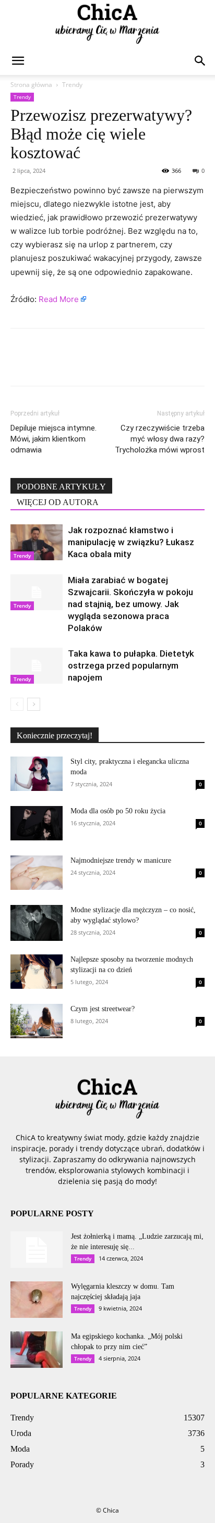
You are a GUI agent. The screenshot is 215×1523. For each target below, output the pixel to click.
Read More (59, 299)
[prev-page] (16, 704)
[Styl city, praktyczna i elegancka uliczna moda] (36, 774)
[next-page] (33, 704)
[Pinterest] (68, 364)
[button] (17, 61)
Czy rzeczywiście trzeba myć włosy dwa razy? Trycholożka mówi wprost (160, 439)
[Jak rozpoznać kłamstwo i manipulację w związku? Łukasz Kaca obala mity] (36, 542)
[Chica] (107, 24)
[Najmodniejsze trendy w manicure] (36, 872)
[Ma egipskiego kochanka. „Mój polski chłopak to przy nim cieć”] (36, 1349)
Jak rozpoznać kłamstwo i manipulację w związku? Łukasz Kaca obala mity (131, 542)
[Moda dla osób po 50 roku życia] (36, 823)
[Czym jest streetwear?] (36, 1021)
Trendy (72, 84)
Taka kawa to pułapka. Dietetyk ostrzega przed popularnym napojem (131, 665)
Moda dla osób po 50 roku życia (117, 811)
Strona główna (31, 84)
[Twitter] (44, 364)
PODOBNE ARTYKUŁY (61, 486)
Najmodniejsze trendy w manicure (120, 860)
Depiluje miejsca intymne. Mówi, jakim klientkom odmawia (53, 439)
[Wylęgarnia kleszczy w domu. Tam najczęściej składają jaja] (36, 1299)
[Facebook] (20, 364)
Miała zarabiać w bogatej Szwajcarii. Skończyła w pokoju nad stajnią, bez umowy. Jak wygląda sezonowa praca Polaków (130, 604)
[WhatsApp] (92, 364)
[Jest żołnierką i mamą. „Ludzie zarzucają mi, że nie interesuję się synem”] (36, 1249)
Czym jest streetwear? (102, 1009)
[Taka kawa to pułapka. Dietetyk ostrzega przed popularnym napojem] (36, 666)
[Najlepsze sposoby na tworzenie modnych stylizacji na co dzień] (36, 971)
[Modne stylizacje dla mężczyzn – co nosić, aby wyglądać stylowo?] (36, 923)
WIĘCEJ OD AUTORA (58, 502)
